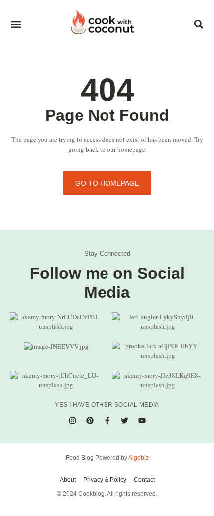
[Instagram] (72, 420)
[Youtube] (141, 420)
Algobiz (138, 457)
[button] (15, 24)
